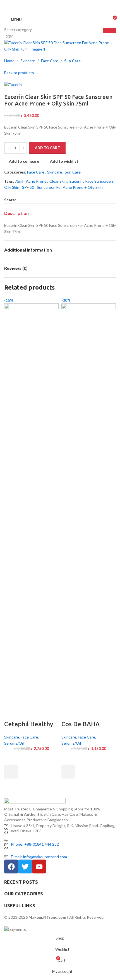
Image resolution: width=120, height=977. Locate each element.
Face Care (29, 737)
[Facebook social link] (46, 5)
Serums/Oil (14, 743)
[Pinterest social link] (60, 5)
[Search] (102, 19)
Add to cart (47, 147)
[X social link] (53, 5)
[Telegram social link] (73, 5)
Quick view (11, 785)
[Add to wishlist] (11, 758)
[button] (11, 771)
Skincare (11, 737)
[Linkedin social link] (66, 5)
